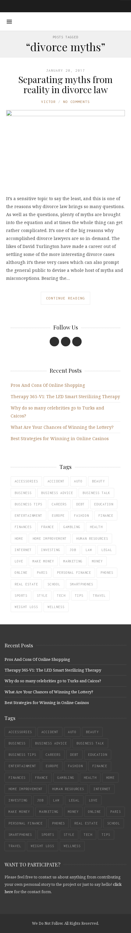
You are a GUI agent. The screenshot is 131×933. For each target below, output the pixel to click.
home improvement (50, 538)
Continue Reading (65, 298)
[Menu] (9, 21)
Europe (58, 515)
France (47, 527)
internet (23, 550)
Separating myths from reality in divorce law (65, 84)
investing (50, 550)
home (19, 538)
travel (99, 595)
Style (42, 595)
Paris (42, 572)
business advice (57, 493)
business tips (28, 504)
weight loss (26, 607)
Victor (48, 102)
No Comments (76, 102)
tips (79, 595)
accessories (26, 481)
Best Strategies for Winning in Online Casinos (60, 438)
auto (78, 481)
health (96, 527)
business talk (96, 493)
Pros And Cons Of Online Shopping (48, 385)
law (89, 550)
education (103, 504)
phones (107, 572)
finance (105, 515)
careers (59, 504)
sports (21, 595)
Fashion (81, 515)
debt (80, 504)
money (97, 561)
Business (23, 493)
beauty (98, 481)
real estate (26, 584)
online (21, 572)
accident (56, 481)
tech (61, 595)
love (19, 561)
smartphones (81, 584)
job (73, 550)
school (54, 584)
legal (106, 550)
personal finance (74, 572)
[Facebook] (54, 341)
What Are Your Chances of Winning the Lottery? (62, 427)
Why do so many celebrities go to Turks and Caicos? (53, 681)
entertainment (28, 515)
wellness (56, 607)
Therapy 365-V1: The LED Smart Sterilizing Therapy (65, 396)
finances (23, 527)
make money (43, 561)
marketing (73, 561)
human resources (92, 538)
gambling (71, 527)
